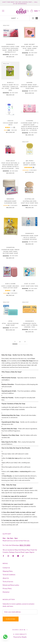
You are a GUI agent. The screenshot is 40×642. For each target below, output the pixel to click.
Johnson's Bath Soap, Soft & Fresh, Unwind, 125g (30, 325)
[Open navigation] (3, 11)
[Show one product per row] (33, 18)
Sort (14, 18)
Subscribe (10, 619)
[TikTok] (23, 556)
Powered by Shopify (20, 637)
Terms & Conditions (9, 575)
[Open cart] (32, 11)
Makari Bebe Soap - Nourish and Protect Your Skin (30, 86)
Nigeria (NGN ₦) (19, 629)
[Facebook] (3, 556)
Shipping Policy (8, 571)
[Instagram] (8, 556)
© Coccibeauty (20, 634)
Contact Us (6, 568)
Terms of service (8, 582)
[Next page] (25, 341)
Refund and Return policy (11, 585)
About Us (6, 578)
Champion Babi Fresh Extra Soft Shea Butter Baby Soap (10, 251)
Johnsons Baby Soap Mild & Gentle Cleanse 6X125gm (29, 237)
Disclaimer (6, 592)
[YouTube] (18, 556)
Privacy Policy (7, 589)
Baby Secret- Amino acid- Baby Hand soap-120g (29, 48)
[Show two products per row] (37, 18)
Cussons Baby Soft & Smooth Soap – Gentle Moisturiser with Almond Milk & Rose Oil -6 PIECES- (29, 126)
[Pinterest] (13, 556)
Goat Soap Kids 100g (29, 286)
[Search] (28, 11)
